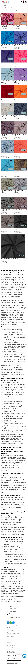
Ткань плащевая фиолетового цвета (5, 63)
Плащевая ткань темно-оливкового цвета (5, 210)
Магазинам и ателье (11, 634)
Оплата (8, 627)
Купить (10, 22)
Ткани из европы (11, 645)
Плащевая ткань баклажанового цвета (5, 135)
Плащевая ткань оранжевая (19, 98)
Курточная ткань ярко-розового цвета (18, 63)
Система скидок (10, 630)
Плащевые (11, 7)
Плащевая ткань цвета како (19, 209)
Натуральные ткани (11, 643)
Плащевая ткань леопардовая (17, 172)
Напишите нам (10, 651)
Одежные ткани (10, 640)
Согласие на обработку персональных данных (12, 662)
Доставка (9, 629)
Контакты (9, 654)
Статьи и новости (11, 652)
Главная (3, 7)
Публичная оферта (11, 632)
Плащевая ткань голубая (6, 80)
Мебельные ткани (11, 642)
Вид (7, 7)
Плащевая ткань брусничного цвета (4, 26)
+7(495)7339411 (12, 608)
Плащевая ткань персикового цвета (17, 26)
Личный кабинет (10, 636)
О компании (9, 649)
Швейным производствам (13, 633)
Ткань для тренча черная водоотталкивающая (9, 258)
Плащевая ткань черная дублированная (18, 229)
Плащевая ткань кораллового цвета (17, 154)
